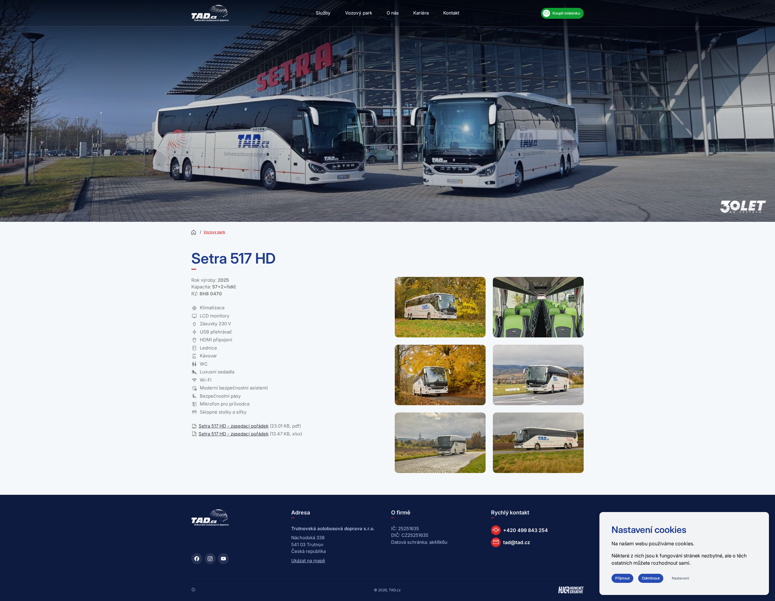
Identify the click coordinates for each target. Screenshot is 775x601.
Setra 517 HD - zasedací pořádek (234, 426)
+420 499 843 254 (520, 530)
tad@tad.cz (511, 542)
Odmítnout (651, 578)
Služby (323, 13)
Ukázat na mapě (308, 560)
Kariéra (421, 13)
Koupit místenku (562, 13)
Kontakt (451, 13)
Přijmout (622, 578)
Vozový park (358, 13)
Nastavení (680, 578)
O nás (393, 13)
